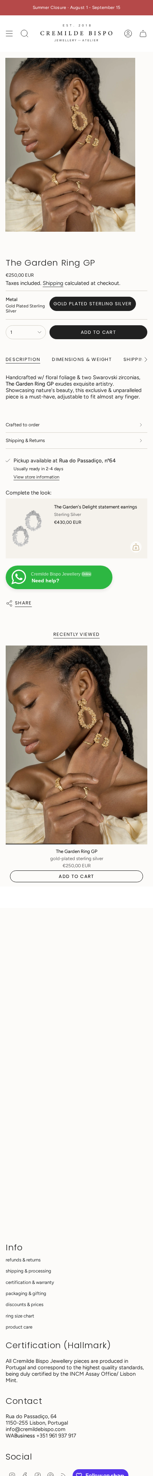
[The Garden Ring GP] (76, 745)
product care (19, 1327)
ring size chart (20, 1316)
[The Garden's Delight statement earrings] (27, 528)
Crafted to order (22, 424)
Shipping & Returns (25, 440)
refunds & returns (23, 1259)
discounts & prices (24, 1304)
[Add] (136, 547)
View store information (36, 477)
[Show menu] (9, 33)
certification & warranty (30, 1282)
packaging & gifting (26, 1293)
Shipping (53, 283)
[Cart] (143, 33)
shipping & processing (28, 1271)
